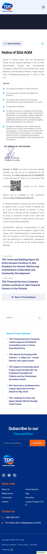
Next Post (8, 278)
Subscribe (37, 443)
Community (7, 497)
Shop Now (29, 497)
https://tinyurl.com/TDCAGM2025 (29, 175)
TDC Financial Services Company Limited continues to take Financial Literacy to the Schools (21, 285)
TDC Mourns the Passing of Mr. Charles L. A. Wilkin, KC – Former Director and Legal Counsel (24, 357)
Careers (5, 501)
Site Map (33, 544)
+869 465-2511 (12, 517)
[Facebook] (4, 475)
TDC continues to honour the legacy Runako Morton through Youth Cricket (23, 401)
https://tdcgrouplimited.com (22, 198)
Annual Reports (31, 489)
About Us (6, 489)
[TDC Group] (7, 7)
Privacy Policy (23, 544)
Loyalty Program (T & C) (34, 503)
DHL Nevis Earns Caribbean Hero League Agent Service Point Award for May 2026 (24, 388)
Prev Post (8, 256)
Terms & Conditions (9, 544)
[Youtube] (9, 475)
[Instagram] (15, 475)
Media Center (7, 493)
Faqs (27, 493)
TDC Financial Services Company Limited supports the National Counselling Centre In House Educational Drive (24, 343)
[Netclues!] (12, 549)
